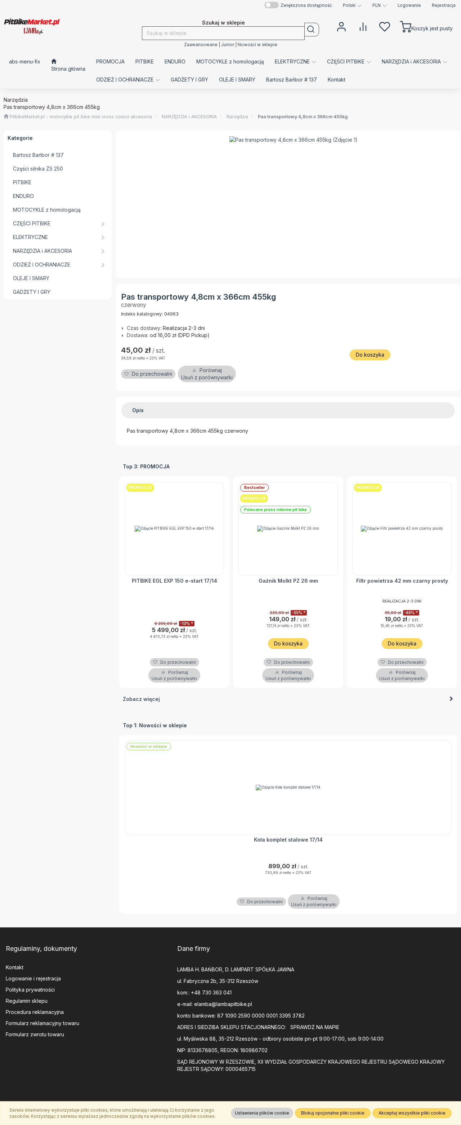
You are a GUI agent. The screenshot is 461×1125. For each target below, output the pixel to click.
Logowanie (409, 5)
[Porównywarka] (363, 26)
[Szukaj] (311, 29)
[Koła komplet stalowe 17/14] (288, 787)
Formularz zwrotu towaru (35, 1034)
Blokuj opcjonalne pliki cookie (332, 1113)
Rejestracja (444, 5)
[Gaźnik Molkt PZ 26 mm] (288, 528)
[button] (352, 5)
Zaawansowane (201, 44)
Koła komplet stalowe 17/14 (288, 840)
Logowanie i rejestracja (33, 978)
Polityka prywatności (30, 990)
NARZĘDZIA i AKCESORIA (189, 116)
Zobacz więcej (141, 699)
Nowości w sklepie (257, 44)
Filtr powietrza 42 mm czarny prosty (402, 581)
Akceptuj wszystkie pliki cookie (412, 1113)
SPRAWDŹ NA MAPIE (314, 1027)
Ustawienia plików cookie (262, 1113)
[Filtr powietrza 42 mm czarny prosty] (402, 528)
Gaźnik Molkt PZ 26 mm (288, 581)
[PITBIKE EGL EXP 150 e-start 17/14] (174, 528)
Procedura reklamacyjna (35, 1012)
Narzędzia (237, 116)
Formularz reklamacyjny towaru (42, 1023)
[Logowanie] (341, 26)
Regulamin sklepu (27, 1001)
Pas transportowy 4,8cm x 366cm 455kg (303, 116)
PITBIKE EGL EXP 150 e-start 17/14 (174, 581)
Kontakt (14, 967)
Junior (227, 44)
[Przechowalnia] (384, 26)
